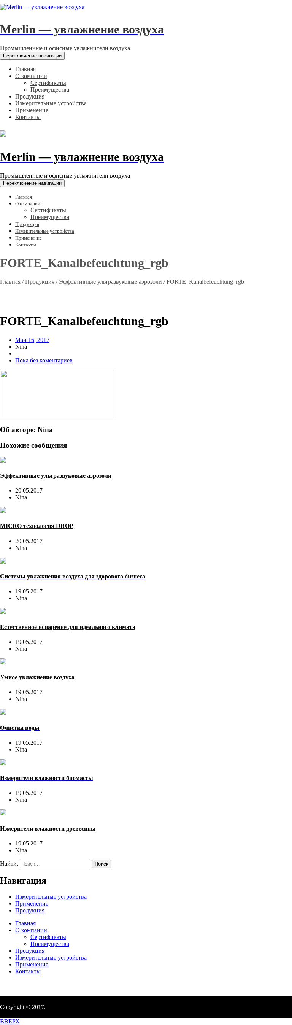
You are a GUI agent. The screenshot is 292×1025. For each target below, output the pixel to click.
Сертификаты (48, 937)
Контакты (28, 971)
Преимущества (49, 944)
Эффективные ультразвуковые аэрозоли (110, 281)
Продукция (39, 281)
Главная (10, 281)
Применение (31, 903)
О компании (31, 930)
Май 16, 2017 (32, 340)
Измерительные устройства (51, 896)
